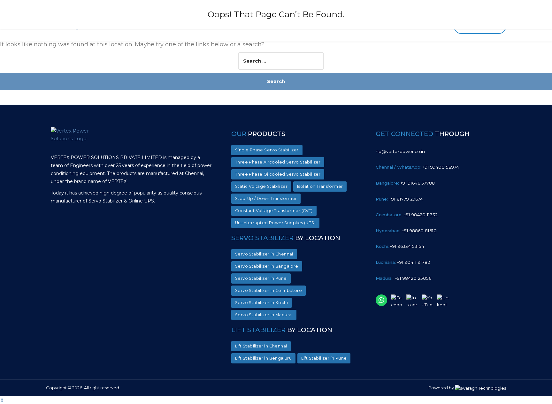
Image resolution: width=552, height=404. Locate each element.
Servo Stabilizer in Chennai (264, 254)
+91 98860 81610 (406, 230)
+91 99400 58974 (417, 167)
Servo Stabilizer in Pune (261, 278)
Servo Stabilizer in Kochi (261, 302)
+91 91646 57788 (405, 183)
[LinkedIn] (442, 300)
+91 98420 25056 (403, 278)
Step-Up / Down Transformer (266, 198)
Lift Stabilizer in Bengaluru (263, 358)
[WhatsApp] (381, 300)
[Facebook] (396, 300)
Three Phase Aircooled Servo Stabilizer (277, 162)
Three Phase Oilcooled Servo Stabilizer (277, 174)
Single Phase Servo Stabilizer (267, 150)
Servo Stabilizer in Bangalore (266, 266)
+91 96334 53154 (400, 246)
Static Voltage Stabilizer (261, 186)
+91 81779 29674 (399, 199)
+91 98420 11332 (407, 214)
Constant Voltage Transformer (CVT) (274, 210)
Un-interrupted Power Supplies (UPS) (275, 222)
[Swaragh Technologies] (480, 388)
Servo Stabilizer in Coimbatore (268, 290)
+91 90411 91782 (403, 262)
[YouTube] (427, 300)
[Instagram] (412, 300)
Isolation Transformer (320, 186)
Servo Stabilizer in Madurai (264, 314)
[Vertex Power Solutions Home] (79, 138)
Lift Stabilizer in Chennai (261, 346)
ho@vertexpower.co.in (400, 151)
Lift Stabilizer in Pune (324, 358)
